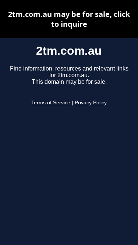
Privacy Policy (91, 102)
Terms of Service (50, 102)
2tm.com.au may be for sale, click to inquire (69, 19)
